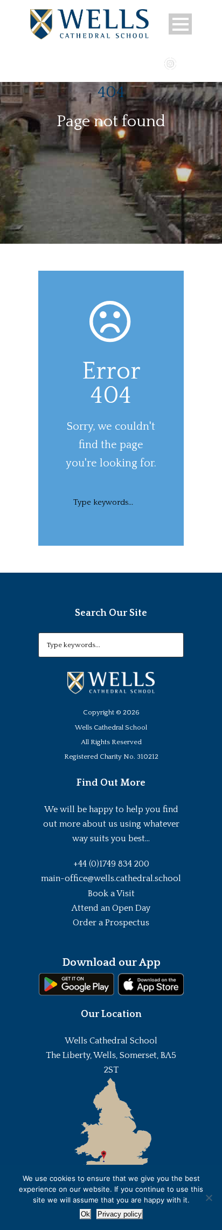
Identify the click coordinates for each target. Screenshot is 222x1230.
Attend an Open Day (111, 908)
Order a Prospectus (111, 922)
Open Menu (180, 24)
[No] (208, 1197)
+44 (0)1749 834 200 (111, 864)
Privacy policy (120, 1214)
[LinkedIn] (186, 62)
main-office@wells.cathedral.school (111, 878)
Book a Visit (111, 893)
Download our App (111, 962)
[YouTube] (155, 62)
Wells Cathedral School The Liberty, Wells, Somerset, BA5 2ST (111, 1055)
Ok (85, 1214)
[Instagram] (170, 62)
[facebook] (139, 62)
